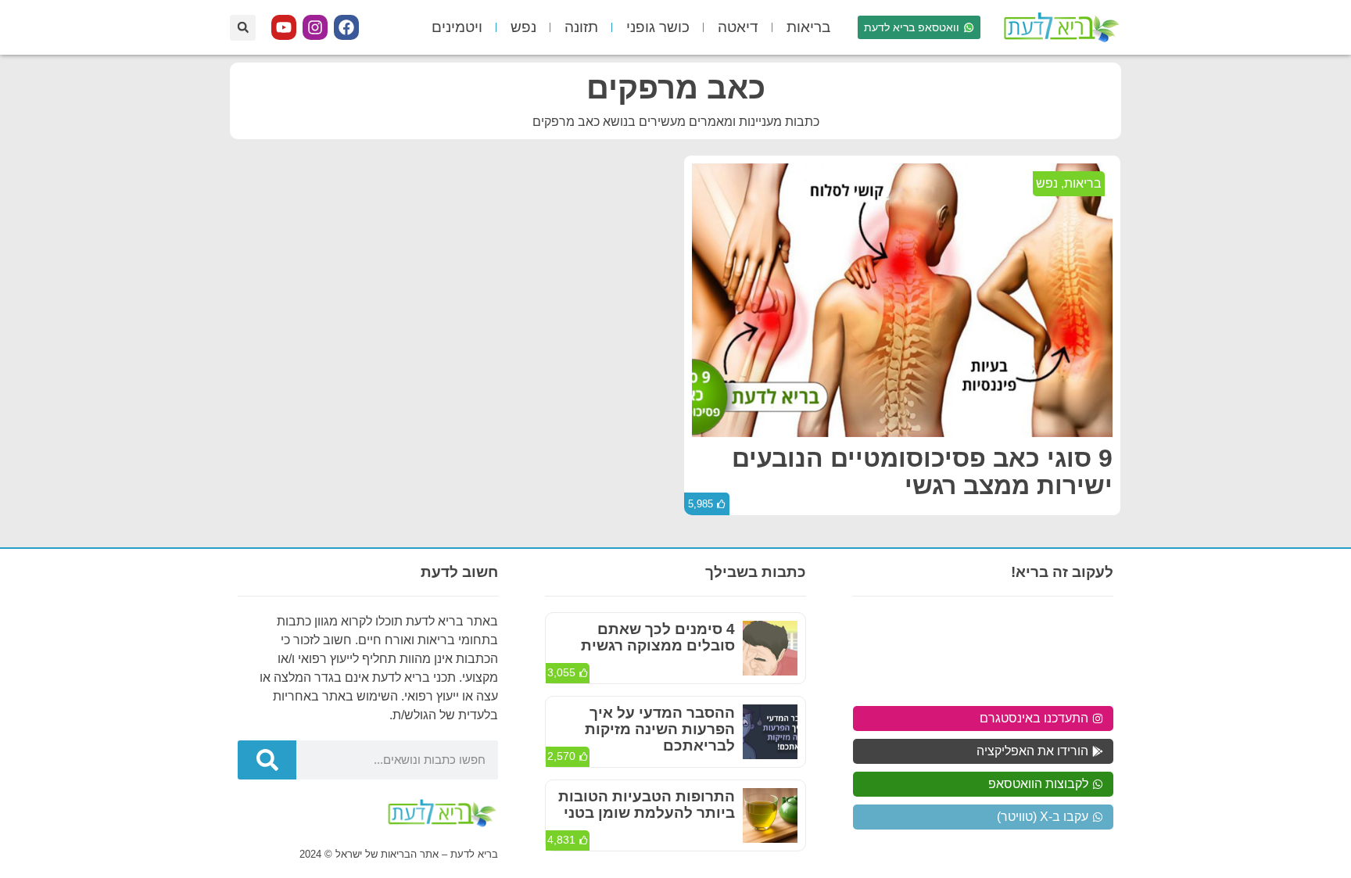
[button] (243, 28)
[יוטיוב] (283, 27)
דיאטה (738, 27)
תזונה (581, 27)
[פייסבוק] (346, 27)
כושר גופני (658, 27)
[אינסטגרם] (315, 27)
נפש (523, 27)
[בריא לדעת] (1058, 27)
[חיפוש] (267, 759)
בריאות (808, 27)
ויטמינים (457, 27)
